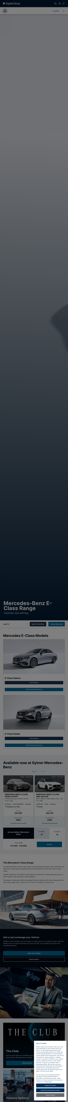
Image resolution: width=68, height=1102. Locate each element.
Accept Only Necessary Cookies (50, 1090)
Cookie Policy (48, 1081)
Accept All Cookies (50, 1085)
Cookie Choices (50, 1095)
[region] (50, 1071)
